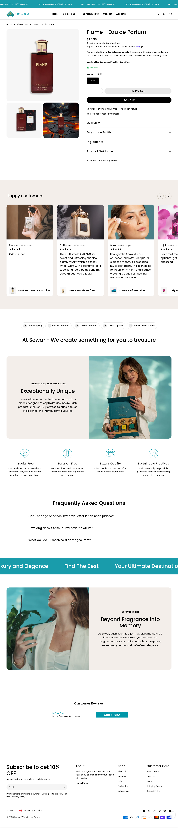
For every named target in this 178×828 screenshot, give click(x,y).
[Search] (158, 14)
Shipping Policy (154, 786)
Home (9, 24)
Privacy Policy (18, 796)
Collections (123, 786)
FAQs (149, 781)
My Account (153, 771)
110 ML (93, 80)
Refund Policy (153, 791)
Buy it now (129, 99)
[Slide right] (168, 196)
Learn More (82, 783)
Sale (120, 781)
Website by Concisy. (32, 817)
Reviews (122, 776)
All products (22, 24)
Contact (151, 776)
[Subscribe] (64, 787)
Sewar (17, 817)
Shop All (122, 771)
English (10, 810)
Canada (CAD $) (31, 810)
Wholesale (123, 791)
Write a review (112, 714)
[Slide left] (160, 196)
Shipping (91, 43)
